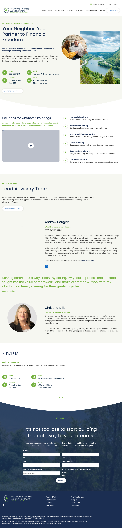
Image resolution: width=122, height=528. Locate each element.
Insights (102, 10)
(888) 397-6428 (98, 4)
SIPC (73, 516)
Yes (64, 473)
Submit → (61, 480)
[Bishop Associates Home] (16, 10)
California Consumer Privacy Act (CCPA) (66, 521)
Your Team (79, 10)
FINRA (69, 516)
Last (63, 458)
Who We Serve (59, 10)
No (64, 475)
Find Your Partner (91, 10)
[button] (113, 10)
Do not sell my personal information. (50, 523)
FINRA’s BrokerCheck (87, 260)
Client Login (112, 4)
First (24, 458)
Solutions (70, 10)
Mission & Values (47, 10)
